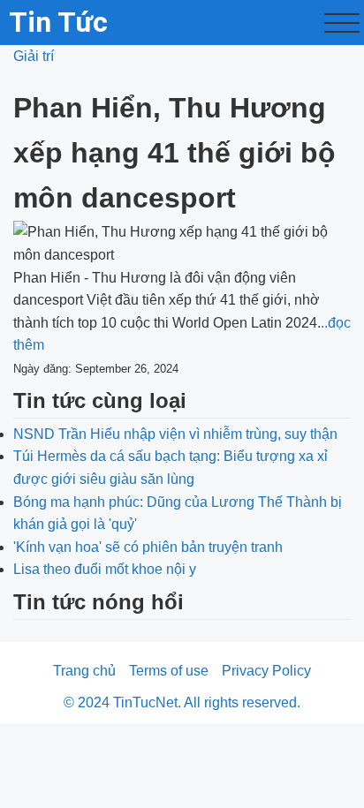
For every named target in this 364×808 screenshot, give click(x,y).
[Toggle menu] (342, 23)
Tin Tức (58, 22)
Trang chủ (84, 670)
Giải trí (33, 56)
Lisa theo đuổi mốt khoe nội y (104, 569)
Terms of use (169, 670)
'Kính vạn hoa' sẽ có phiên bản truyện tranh (148, 547)
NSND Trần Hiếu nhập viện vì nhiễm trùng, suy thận (175, 434)
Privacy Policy (266, 670)
